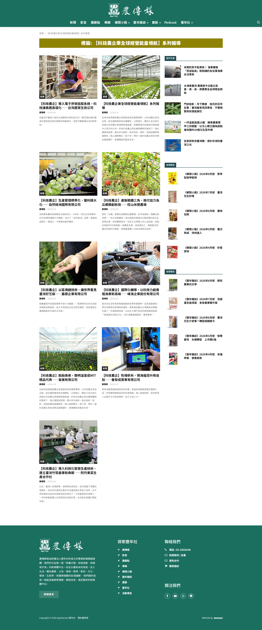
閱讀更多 (49, 594)
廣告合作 (174, 561)
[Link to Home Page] (131, 9)
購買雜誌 (174, 566)
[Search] (258, 22)
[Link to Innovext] (218, 618)
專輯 (105, 97)
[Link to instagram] (183, 596)
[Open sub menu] (129, 22)
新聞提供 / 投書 (177, 555)
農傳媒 (42, 112)
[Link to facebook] (167, 596)
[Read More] (68, 77)
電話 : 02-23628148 (180, 550)
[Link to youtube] (175, 596)
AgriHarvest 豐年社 (66, 618)
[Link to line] (191, 596)
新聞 (42, 97)
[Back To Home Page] (68, 545)
